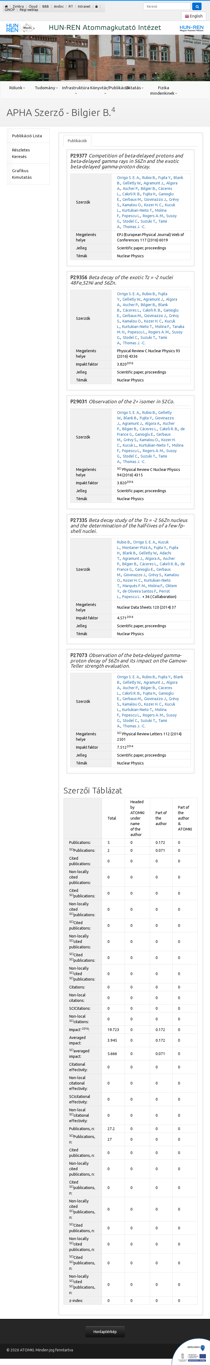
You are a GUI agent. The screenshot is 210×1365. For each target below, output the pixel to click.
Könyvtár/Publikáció (104, 87)
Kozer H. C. (153, 205)
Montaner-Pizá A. (136, 547)
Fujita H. (149, 194)
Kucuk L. (130, 445)
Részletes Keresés (21, 153)
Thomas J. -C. (134, 227)
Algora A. (152, 423)
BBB (45, 6)
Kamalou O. (132, 205)
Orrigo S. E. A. (128, 177)
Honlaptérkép (105, 1332)
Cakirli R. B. (131, 194)
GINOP (10, 9)
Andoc (59, 6)
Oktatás (133, 87)
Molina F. (162, 326)
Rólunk (15, 87)
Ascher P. (130, 188)
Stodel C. (130, 221)
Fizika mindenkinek (162, 90)
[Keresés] (197, 6)
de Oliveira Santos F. (139, 591)
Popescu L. (131, 216)
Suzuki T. (148, 221)
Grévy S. (130, 440)
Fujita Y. (164, 177)
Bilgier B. (148, 188)
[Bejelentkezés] (96, 6)
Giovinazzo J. (155, 199)
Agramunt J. (154, 183)
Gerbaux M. (132, 199)
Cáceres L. (131, 310)
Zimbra (18, 6)
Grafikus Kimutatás (22, 174)
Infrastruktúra (75, 87)
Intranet (84, 6)
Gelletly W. (132, 183)
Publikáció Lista (27, 135)
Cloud (33, 6)
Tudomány (45, 87)
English (196, 16)
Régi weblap (29, 9)
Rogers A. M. (153, 216)
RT (71, 6)
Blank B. (130, 418)
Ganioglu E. (144, 434)
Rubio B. (149, 177)
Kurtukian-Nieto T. (137, 210)
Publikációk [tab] (77, 141)
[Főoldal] (6, 6)
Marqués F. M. (134, 586)
